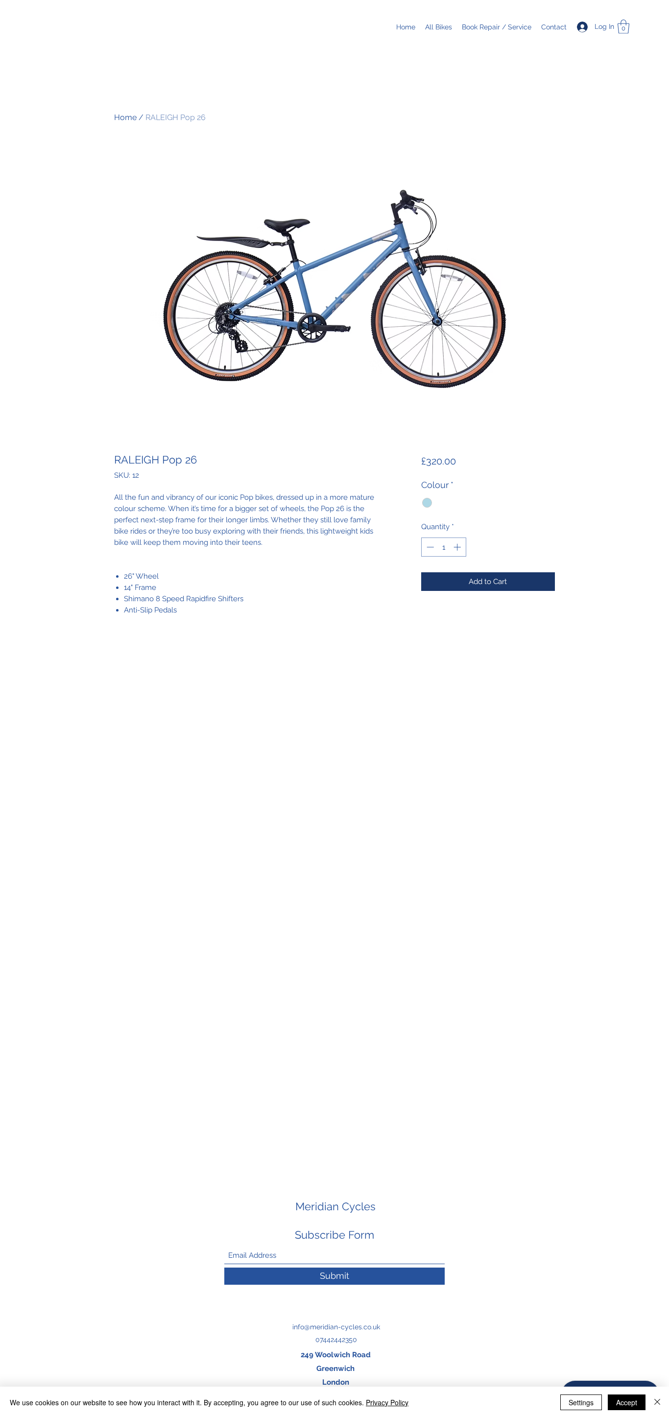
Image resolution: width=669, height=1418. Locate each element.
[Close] (657, 1402)
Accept (626, 1402)
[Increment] (458, 547)
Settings (581, 1402)
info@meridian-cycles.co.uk (336, 1327)
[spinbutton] (443, 547)
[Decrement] (429, 547)
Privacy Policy (387, 1402)
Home (125, 117)
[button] (623, 27)
